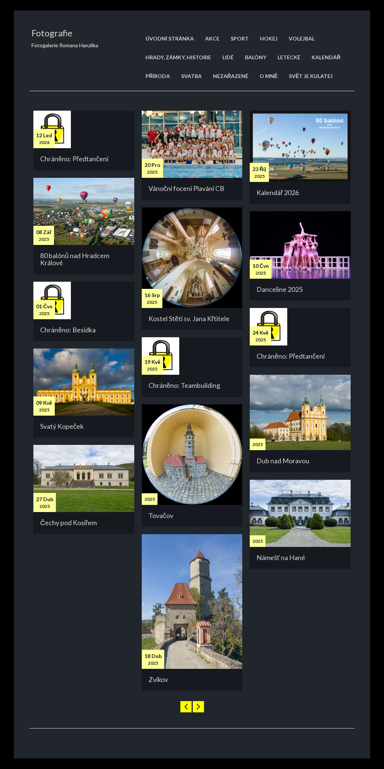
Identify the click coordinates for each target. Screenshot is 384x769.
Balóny (255, 57)
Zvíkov (158, 679)
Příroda (158, 76)
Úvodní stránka (170, 38)
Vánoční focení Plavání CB (186, 188)
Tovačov (160, 515)
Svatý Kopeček (62, 426)
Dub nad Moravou (282, 461)
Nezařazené (230, 76)
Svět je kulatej (311, 76)
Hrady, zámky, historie (178, 57)
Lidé (228, 57)
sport (240, 38)
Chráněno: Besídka (68, 330)
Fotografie (52, 32)
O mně (269, 76)
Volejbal (302, 38)
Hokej (269, 38)
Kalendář (326, 57)
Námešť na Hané (280, 557)
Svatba (191, 76)
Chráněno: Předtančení (74, 159)
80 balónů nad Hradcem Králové (74, 259)
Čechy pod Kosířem (68, 522)
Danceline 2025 (279, 289)
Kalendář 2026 (277, 192)
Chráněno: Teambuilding (184, 385)
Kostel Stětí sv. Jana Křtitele (189, 318)
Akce (212, 38)
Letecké (289, 57)
